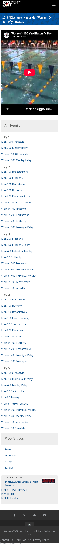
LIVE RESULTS (9, 498)
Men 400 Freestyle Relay (15, 245)
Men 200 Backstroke (13, 184)
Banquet (9, 467)
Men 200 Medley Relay (14, 148)
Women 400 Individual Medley (18, 275)
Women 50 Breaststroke (15, 282)
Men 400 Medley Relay (14, 385)
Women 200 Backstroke (15, 215)
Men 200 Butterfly (11, 190)
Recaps (8, 461)
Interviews (10, 455)
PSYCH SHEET (9, 494)
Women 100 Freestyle (14, 208)
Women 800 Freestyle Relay (17, 227)
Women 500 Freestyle (14, 361)
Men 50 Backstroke (12, 391)
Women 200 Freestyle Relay (17, 355)
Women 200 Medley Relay (16, 160)
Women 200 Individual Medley (18, 410)
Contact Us (6, 540)
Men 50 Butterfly (11, 257)
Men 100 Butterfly (11, 305)
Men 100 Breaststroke (14, 171)
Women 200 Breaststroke (16, 349)
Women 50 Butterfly (13, 288)
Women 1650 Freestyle (14, 403)
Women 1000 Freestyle (14, 154)
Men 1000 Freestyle (12, 141)
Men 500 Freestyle (12, 330)
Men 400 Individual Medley (17, 251)
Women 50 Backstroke (14, 422)
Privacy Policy (41, 540)
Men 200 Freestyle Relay (15, 318)
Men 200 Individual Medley (17, 379)
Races (7, 449)
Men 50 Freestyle (11, 397)
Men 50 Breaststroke (13, 324)
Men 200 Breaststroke (14, 312)
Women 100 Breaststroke (16, 202)
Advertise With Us (10, 543)
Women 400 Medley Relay (16, 416)
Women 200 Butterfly (13, 221)
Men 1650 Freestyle (12, 373)
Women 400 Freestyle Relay (17, 269)
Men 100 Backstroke (13, 299)
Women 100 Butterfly (13, 343)
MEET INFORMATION (14, 490)
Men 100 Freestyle (12, 178)
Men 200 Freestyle (12, 238)
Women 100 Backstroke (15, 336)
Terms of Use (23, 540)
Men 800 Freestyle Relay (15, 196)
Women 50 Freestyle (13, 428)
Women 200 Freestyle (14, 263)
